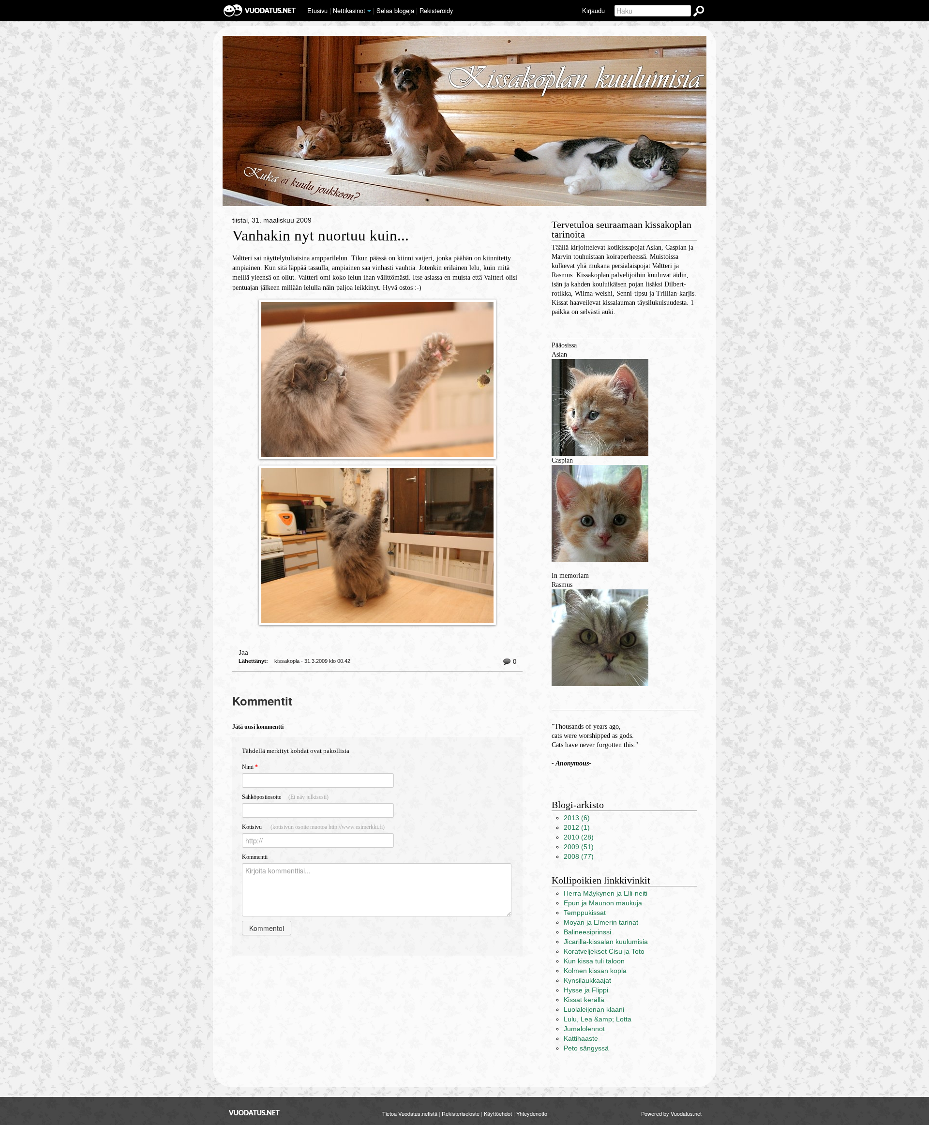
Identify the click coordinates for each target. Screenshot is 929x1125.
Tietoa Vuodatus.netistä (409, 1113)
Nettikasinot (349, 10)
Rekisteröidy (436, 10)
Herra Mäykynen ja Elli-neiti (605, 893)
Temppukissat (585, 912)
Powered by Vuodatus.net (671, 1113)
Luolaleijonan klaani (594, 1009)
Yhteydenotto (531, 1113)
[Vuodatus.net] (254, 1113)
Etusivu (317, 10)
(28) (579, 837)
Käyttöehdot (498, 1113)
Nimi (250, 767)
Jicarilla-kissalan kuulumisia (606, 941)
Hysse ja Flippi (586, 990)
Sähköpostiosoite (285, 797)
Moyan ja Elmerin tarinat (601, 922)
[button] (369, 11)
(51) (579, 847)
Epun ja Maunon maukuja (603, 903)
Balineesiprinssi (587, 932)
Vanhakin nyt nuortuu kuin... (320, 235)
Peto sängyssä (586, 1048)
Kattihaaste (581, 1038)
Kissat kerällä (584, 1000)
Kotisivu (313, 827)
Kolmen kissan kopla (595, 971)
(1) (577, 827)
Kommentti (255, 857)
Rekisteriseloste (460, 1113)
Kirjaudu (593, 10)
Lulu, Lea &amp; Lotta (597, 1019)
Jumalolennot (584, 1029)
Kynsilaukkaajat (587, 980)
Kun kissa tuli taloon (594, 961)
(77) (579, 856)
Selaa (395, 10)
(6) (577, 818)
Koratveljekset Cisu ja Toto (604, 951)
